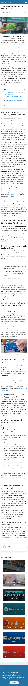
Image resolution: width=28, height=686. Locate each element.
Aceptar (14, 682)
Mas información (6, 679)
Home (2, 669)
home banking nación (9, 195)
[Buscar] (24, 11)
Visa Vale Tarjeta (6, 2)
